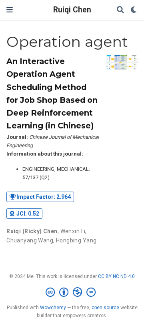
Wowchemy (53, 307)
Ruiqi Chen (72, 9)
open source (105, 307)
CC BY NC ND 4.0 (116, 276)
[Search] (120, 10)
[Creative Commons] (72, 292)
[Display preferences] (134, 10)
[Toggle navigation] (9, 9)
